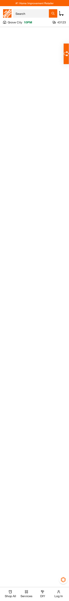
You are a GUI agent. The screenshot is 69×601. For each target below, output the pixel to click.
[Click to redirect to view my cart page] (61, 13)
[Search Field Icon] (53, 13)
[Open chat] (66, 54)
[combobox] (31, 13)
